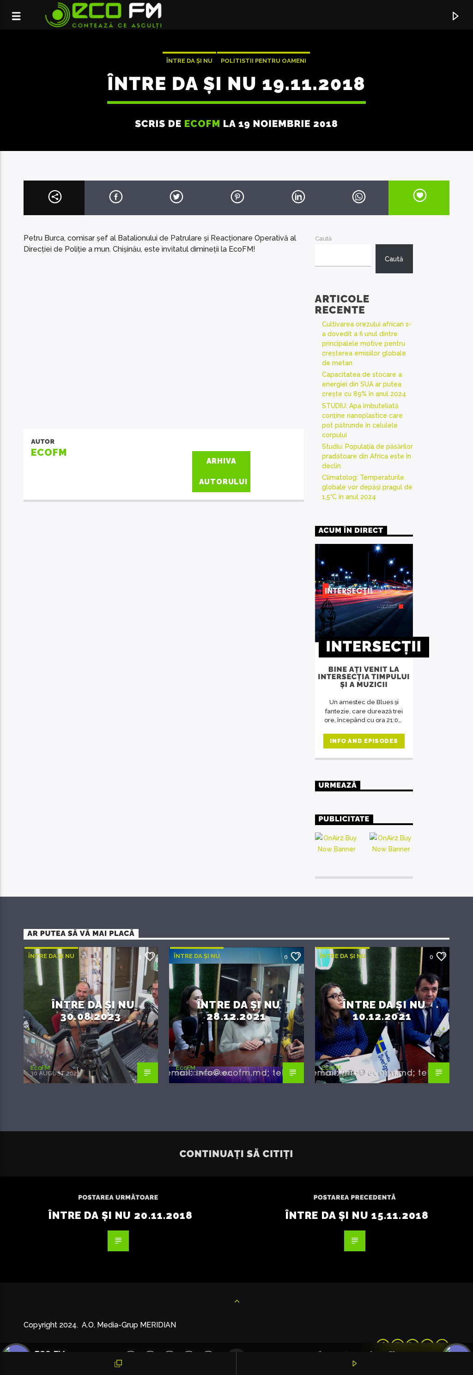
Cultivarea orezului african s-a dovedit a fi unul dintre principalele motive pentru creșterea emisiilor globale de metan (367, 343)
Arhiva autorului (223, 471)
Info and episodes (364, 740)
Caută (323, 238)
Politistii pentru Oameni (263, 60)
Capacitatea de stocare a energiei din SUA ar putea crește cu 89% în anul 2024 (364, 384)
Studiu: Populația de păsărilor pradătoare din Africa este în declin (367, 456)
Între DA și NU (189, 60)
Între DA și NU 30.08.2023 (93, 1010)
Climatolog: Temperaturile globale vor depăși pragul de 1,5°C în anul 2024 (367, 487)
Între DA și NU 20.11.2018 (121, 1215)
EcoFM (202, 123)
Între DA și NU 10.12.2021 (384, 1010)
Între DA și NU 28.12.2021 (238, 1010)
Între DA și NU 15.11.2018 (357, 1215)
